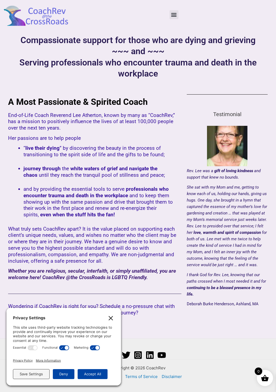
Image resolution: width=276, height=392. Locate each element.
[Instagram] (138, 355)
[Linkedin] (150, 355)
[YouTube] (161, 355)
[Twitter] (126, 355)
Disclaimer (172, 376)
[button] (174, 14)
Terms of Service (141, 376)
